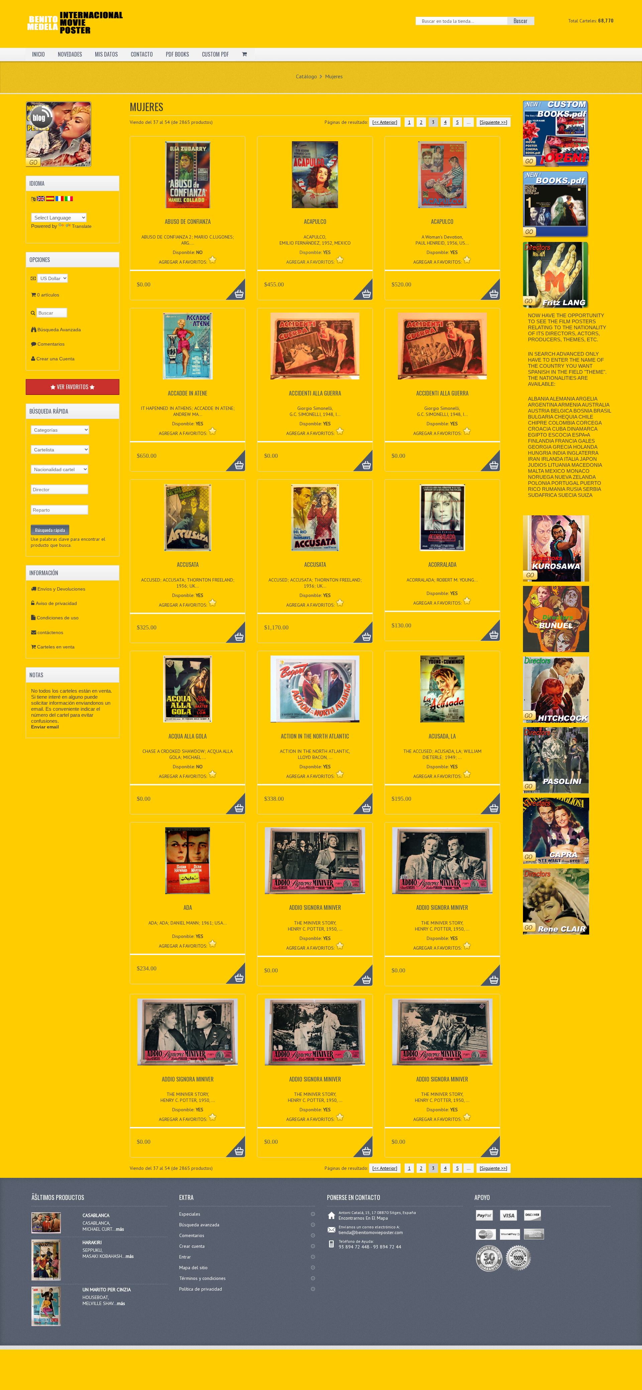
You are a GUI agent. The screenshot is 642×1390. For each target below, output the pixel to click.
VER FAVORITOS (73, 387)
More (232, 285)
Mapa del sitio (193, 1268)
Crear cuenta (192, 1246)
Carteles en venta (56, 646)
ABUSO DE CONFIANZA (188, 221)
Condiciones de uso (58, 617)
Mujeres (334, 76)
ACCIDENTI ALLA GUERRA (315, 393)
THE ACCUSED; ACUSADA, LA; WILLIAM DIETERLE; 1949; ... (442, 754)
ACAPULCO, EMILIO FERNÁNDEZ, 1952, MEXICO (315, 240)
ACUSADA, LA (442, 736)
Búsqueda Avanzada (59, 329)
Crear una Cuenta (55, 358)
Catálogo (306, 76)
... (468, 122)
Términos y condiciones (202, 1278)
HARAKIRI (92, 1242)
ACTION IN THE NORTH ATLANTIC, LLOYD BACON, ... (315, 754)
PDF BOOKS (177, 54)
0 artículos (48, 294)
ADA (188, 907)
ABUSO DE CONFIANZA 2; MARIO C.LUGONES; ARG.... (187, 240)
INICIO (38, 54)
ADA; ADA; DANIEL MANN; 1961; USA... (187, 923)
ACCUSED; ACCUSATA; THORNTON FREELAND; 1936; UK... (187, 583)
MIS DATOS (106, 54)
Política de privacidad (200, 1289)
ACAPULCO (315, 221)
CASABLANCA (96, 1215)
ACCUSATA (188, 564)
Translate (82, 226)
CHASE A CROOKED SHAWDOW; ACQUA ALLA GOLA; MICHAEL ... (187, 754)
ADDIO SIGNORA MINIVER (315, 907)
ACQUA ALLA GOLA (188, 736)
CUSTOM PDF (215, 54)
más (120, 1229)
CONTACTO (142, 54)
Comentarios (51, 344)
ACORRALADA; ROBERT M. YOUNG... (442, 580)
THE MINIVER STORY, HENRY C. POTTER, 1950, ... (315, 926)
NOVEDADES (70, 54)
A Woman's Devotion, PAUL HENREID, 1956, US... (442, 240)
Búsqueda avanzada (199, 1225)
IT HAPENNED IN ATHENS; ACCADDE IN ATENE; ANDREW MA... (188, 411)
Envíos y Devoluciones (61, 589)
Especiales (189, 1214)
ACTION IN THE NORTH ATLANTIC (315, 736)
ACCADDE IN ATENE (187, 393)
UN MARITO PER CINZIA (107, 1290)
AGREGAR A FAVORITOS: (311, 262)
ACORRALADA (442, 564)
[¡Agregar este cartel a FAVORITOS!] (212, 259)
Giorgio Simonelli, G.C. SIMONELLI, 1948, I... (315, 411)
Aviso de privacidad (56, 603)
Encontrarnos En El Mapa (363, 1218)
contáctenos (50, 632)
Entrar (185, 1257)
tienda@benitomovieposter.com (371, 1232)
